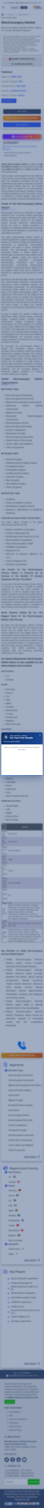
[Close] (40, 709)
